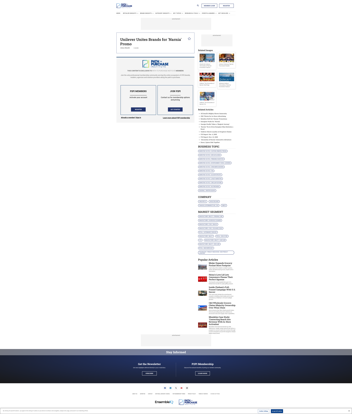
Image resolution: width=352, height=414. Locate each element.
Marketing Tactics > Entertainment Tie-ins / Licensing (214, 163)
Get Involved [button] (223, 13)
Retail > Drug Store (221, 236)
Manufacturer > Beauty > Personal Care (210, 216)
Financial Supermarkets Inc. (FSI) (208, 205)
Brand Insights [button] (146, 13)
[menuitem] (119, 13)
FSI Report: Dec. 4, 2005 (209, 134)
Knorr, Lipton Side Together (210, 142)
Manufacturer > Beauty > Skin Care (209, 244)
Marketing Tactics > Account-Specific (210, 174)
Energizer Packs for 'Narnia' (210, 121)
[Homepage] (124, 6)
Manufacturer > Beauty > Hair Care (215, 240)
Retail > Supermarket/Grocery (208, 232)
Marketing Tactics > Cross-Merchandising (211, 167)
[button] (207, 61)
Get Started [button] (175, 109)
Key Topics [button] (177, 13)
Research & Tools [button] (191, 13)
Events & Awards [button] (208, 13)
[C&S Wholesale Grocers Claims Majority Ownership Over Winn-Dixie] (202, 308)
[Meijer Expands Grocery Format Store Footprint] (202, 267)
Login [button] (131, 118)
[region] (176, 411)
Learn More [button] (202, 373)
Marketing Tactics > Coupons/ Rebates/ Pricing (212, 151)
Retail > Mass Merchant (206, 248)
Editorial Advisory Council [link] (162, 393)
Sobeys (224, 205)
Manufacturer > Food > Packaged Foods (210, 228)
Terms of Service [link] (203, 393)
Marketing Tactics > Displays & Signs (209, 155)
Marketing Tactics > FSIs (206, 170)
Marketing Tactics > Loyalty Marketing (210, 178)
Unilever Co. (202, 201)
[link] (165, 388)
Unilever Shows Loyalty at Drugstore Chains (216, 132)
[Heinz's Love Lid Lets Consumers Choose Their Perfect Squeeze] (202, 279)
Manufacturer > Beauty (206, 236)
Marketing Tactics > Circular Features (210, 182)
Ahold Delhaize (214, 201)
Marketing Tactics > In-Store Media (209, 186)
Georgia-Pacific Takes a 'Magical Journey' (215, 124)
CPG (200, 240)
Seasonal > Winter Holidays (207, 190)
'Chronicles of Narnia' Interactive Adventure (216, 140)
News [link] (118, 13)
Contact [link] (150, 393)
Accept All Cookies (277, 411)
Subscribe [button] (149, 373)
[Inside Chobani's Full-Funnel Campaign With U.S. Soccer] (202, 293)
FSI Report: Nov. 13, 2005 (209, 137)
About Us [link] (134, 393)
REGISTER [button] (138, 109)
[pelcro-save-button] (189, 39)
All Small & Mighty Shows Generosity (214, 113)
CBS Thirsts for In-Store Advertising (213, 116)
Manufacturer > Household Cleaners (210, 220)
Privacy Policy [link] (192, 393)
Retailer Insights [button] (129, 13)
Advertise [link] (142, 393)
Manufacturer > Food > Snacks (208, 224)
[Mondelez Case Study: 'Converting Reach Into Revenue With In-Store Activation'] (202, 325)
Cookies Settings (215, 393)
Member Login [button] (209, 6)
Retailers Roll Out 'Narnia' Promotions (214, 119)
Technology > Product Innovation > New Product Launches (213, 252)
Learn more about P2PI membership (176, 118)
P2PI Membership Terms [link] (179, 393)
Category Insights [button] (162, 13)
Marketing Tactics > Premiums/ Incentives (211, 159)
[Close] (349, 411)
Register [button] (226, 6)
